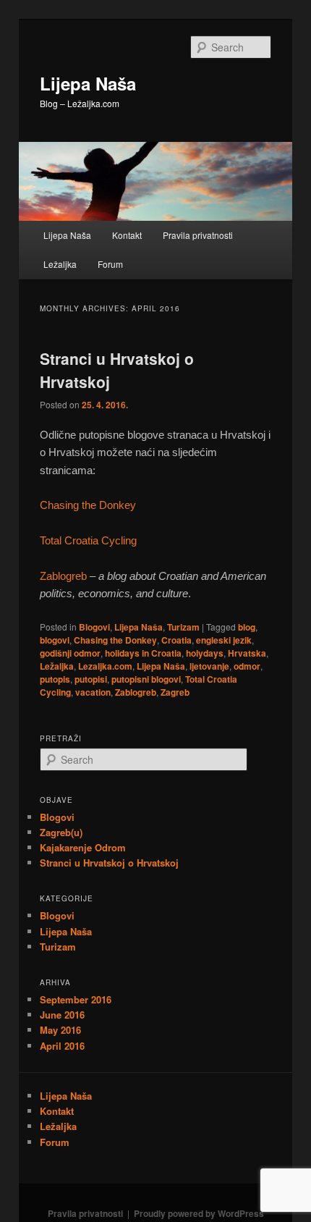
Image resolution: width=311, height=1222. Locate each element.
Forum (110, 264)
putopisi (90, 679)
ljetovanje (209, 666)
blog (246, 626)
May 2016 (60, 1030)
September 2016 (75, 999)
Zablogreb (63, 576)
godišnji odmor (70, 653)
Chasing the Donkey (88, 505)
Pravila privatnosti (198, 235)
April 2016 (62, 1046)
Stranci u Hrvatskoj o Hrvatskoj (109, 862)
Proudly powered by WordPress (199, 1213)
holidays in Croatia (143, 653)
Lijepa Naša (88, 83)
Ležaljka (60, 264)
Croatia (176, 639)
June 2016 (62, 1014)
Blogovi (94, 626)
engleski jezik (224, 639)
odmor (247, 666)
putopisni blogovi (146, 679)
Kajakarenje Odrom (83, 847)
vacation (93, 692)
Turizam (183, 626)
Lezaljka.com (105, 666)
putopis (55, 679)
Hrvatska (247, 653)
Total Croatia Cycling (88, 540)
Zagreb (175, 692)
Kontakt (127, 235)
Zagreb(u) (61, 832)
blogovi (54, 639)
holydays (204, 653)
